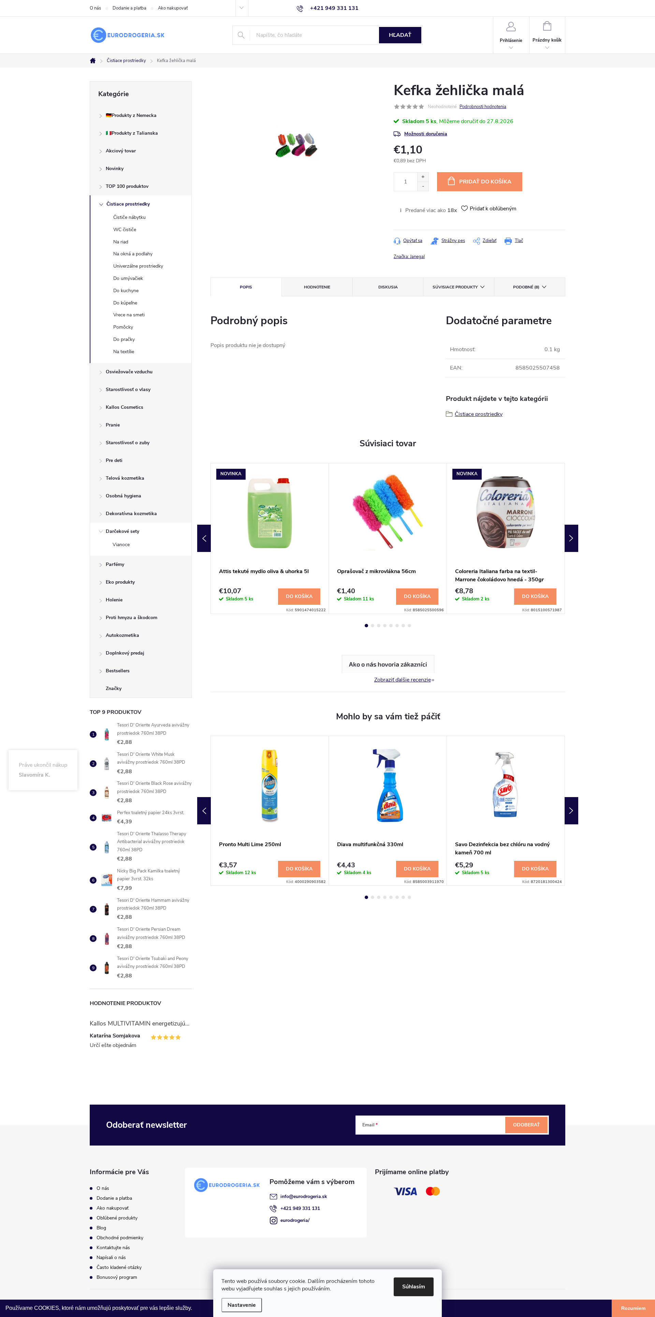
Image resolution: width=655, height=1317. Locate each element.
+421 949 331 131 (300, 1208)
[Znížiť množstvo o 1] (422, 186)
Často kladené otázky (119, 1267)
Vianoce (121, 544)
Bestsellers (118, 671)
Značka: (409, 257)
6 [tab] (397, 625)
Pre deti (114, 460)
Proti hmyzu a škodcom (131, 617)
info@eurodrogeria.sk (303, 1196)
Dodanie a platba (129, 8)
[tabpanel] (270, 538)
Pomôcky (123, 327)
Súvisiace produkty (455, 287)
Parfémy (115, 564)
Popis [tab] (246, 287)
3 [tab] (378, 625)
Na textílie (123, 351)
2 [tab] (372, 625)
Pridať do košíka (485, 181)
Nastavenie (242, 1305)
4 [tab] (385, 625)
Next (571, 538)
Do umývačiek (128, 278)
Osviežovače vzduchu (129, 372)
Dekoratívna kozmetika (131, 513)
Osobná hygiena (123, 496)
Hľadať (400, 35)
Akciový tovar (121, 151)
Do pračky (124, 339)
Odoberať (526, 1125)
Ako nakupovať (173, 8)
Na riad (120, 242)
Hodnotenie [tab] (317, 287)
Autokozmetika (122, 635)
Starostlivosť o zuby (127, 442)
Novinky (114, 168)
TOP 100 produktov (127, 186)
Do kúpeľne (125, 303)
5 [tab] (391, 625)
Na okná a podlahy (132, 254)
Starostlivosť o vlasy (128, 389)
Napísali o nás (111, 1257)
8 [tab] (409, 625)
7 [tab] (403, 625)
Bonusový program (117, 1277)
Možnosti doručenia (425, 134)
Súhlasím (413, 1286)
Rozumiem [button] (633, 1308)
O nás (95, 8)
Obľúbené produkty (117, 1218)
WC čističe (124, 229)
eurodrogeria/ (294, 1220)
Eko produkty (120, 582)
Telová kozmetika (125, 478)
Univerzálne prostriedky (138, 266)
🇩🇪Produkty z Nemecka (131, 115)
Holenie (114, 600)
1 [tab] (366, 625)
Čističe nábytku (129, 217)
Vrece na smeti (129, 315)
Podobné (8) (526, 287)
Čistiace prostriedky (128, 204)
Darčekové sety (122, 531)
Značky (113, 688)
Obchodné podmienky (120, 1237)
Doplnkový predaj (125, 653)
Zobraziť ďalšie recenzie (402, 680)
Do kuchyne (126, 290)
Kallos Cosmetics (124, 407)
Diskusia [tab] (388, 287)
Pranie (113, 425)
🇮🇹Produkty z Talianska (132, 133)
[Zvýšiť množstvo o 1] (422, 177)
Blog (101, 1228)
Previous (204, 538)
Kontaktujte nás (113, 1247)
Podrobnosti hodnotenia (483, 106)
